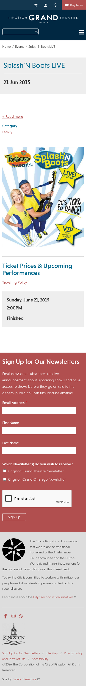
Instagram (13, 616)
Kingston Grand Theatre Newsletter (36, 471)
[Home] (43, 19)
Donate (56, 5)
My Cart (35, 5)
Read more (14, 116)
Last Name (10, 443)
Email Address (13, 403)
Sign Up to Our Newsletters (21, 653)
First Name (10, 423)
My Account (46, 5)
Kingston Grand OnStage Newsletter (37, 479)
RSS (21, 616)
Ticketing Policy (14, 282)
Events (19, 46)
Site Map (52, 653)
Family (7, 132)
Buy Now (76, 5)
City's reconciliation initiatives (53, 597)
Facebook (6, 616)
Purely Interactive (24, 679)
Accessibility (40, 659)
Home (6, 46)
